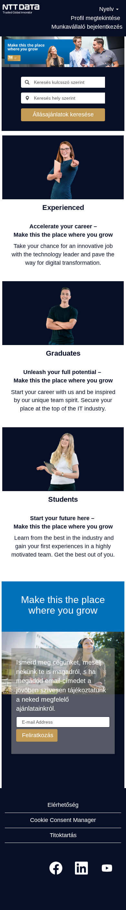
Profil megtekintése (95, 18)
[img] (21, 8)
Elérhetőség (63, 805)
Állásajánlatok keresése (63, 114)
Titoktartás (63, 835)
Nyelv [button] (107, 9)
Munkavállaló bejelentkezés (86, 27)
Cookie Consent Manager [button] (63, 820)
